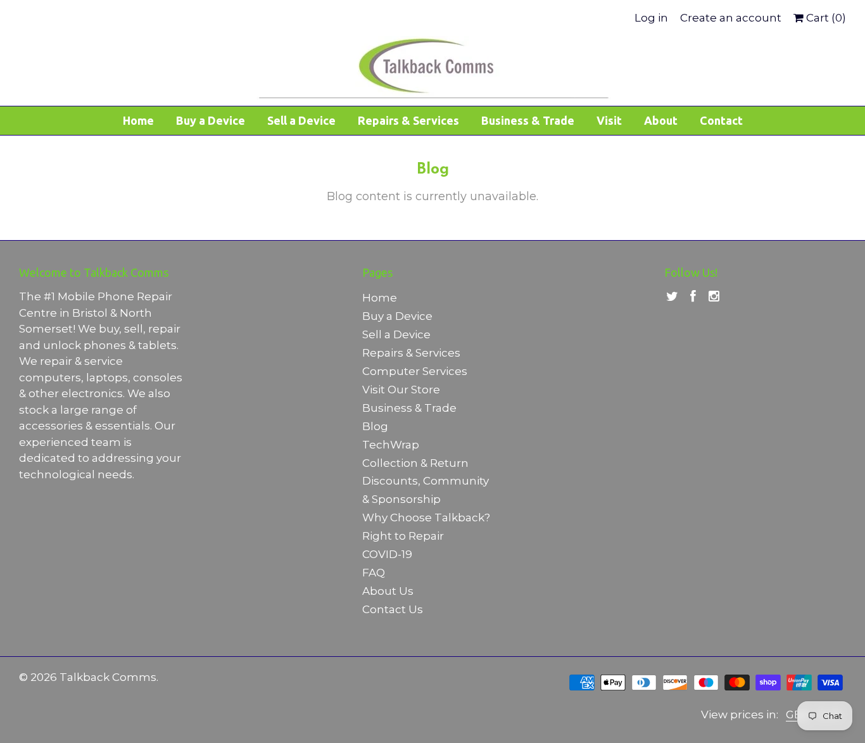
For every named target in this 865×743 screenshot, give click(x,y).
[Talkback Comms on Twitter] (672, 297)
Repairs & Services (408, 120)
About (661, 120)
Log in (651, 18)
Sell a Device (301, 120)
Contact (721, 120)
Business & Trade (527, 120)
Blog (375, 426)
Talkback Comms (108, 677)
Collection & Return (415, 463)
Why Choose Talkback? (426, 517)
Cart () (825, 18)
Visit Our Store (401, 389)
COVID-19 (387, 554)
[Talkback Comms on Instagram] (714, 297)
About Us (388, 591)
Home (138, 120)
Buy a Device (210, 120)
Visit (609, 120)
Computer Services (414, 371)
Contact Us (392, 609)
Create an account (730, 18)
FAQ (373, 572)
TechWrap (390, 444)
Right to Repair (403, 536)
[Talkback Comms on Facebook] (693, 297)
